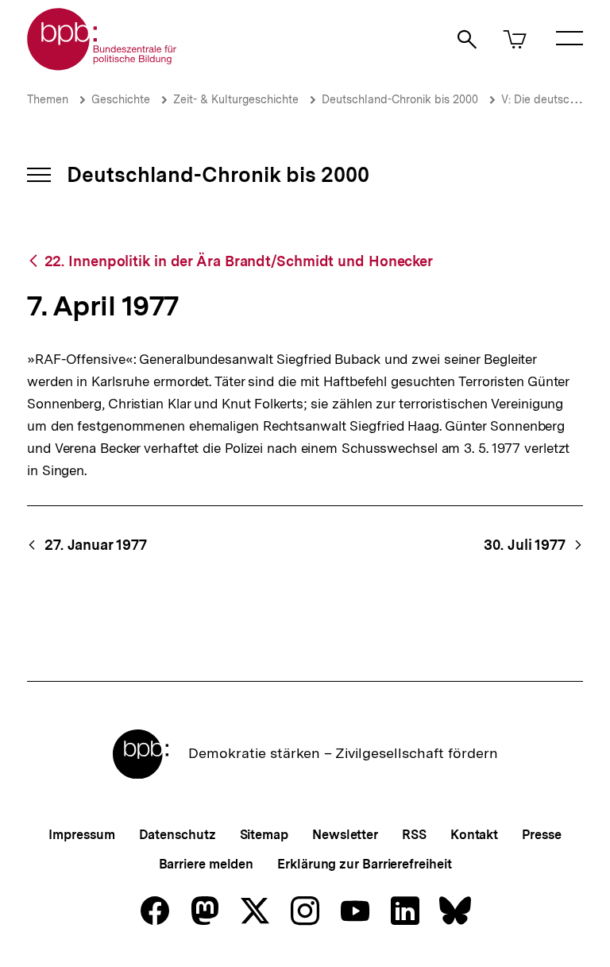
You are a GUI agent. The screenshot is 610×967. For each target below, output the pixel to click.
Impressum (81, 834)
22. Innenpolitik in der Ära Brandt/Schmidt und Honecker (238, 261)
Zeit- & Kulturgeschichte (236, 99)
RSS (414, 834)
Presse (541, 834)
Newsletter (345, 834)
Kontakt (474, 834)
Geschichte (120, 99)
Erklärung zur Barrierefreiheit (364, 864)
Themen (47, 99)
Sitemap (264, 834)
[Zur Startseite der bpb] (102, 65)
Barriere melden (206, 864)
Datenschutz (177, 834)
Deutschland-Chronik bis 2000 (400, 99)
